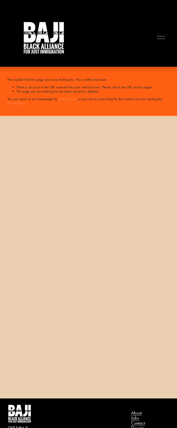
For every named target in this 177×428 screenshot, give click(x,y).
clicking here (67, 99)
